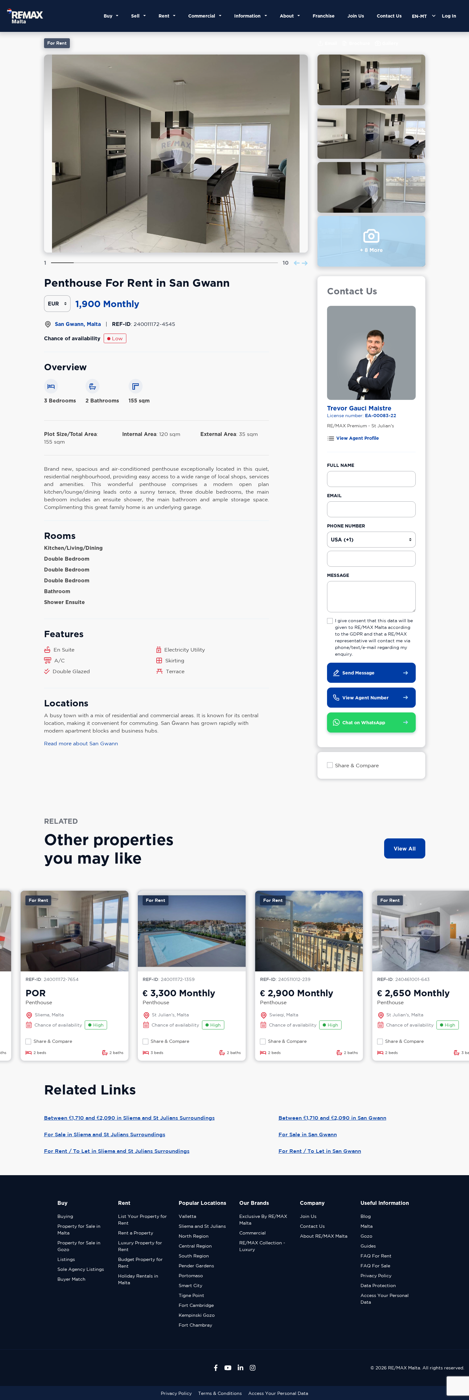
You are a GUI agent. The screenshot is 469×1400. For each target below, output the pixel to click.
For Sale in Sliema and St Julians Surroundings (104, 1134)
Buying (65, 1216)
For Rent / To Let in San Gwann (320, 1151)
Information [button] (248, 15)
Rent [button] (165, 15)
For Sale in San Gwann (308, 1134)
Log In (449, 15)
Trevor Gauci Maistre (359, 408)
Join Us (355, 15)
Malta (367, 1226)
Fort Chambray (195, 1325)
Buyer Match (71, 1279)
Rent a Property (135, 1232)
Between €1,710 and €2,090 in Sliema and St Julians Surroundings (129, 1118)
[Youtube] (228, 1368)
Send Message (358, 672)
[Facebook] (216, 1368)
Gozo (366, 1236)
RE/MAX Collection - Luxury (262, 1246)
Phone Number (346, 525)
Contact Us (389, 15)
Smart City (190, 1285)
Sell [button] (136, 15)
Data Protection (378, 1285)
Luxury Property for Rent (140, 1246)
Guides (368, 1246)
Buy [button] (109, 15)
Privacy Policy (376, 1275)
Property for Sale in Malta (78, 1229)
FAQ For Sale (375, 1265)
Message (338, 575)
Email (334, 495)
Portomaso (191, 1275)
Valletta (187, 1216)
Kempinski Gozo (197, 1315)
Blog (366, 1216)
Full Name (340, 465)
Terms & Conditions (220, 1393)
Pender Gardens (196, 1265)
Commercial (252, 1232)
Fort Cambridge (196, 1305)
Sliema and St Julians (202, 1226)
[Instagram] (253, 1368)
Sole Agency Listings (80, 1269)
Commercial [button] (203, 15)
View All (405, 848)
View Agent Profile (357, 438)
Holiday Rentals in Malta (138, 1279)
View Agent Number (365, 697)
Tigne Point (191, 1295)
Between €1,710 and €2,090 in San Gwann (332, 1118)
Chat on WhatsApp (363, 722)
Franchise (324, 15)
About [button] (288, 15)
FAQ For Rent (376, 1255)
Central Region (195, 1246)
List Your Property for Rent (142, 1220)
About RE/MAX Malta (323, 1236)
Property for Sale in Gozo (78, 1246)
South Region (194, 1255)
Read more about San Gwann (81, 743)
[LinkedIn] (240, 1368)
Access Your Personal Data (385, 1299)
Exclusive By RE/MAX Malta (263, 1220)
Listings (66, 1259)
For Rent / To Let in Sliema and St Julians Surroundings (117, 1151)
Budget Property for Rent (140, 1263)
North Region (194, 1236)
